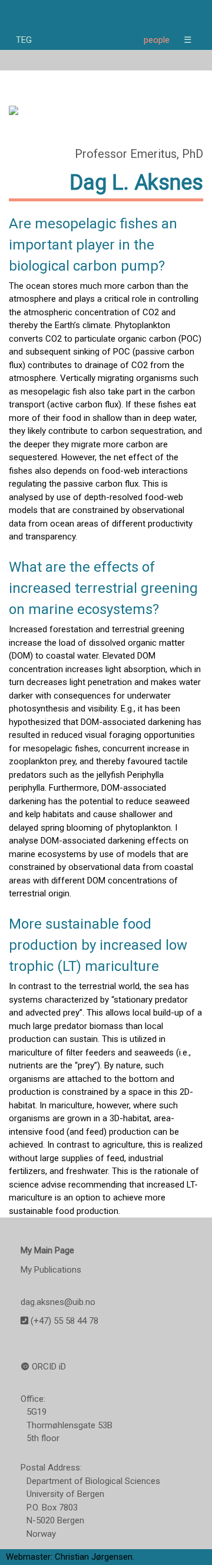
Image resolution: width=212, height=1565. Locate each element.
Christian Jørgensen (93, 1556)
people (157, 40)
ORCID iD (49, 1366)
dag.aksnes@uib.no (58, 1302)
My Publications (51, 1269)
